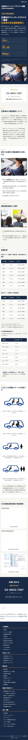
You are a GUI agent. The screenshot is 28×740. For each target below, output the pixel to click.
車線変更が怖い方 (8, 697)
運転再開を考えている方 (9, 691)
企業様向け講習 (7, 673)
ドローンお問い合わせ (8, 726)
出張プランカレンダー (9, 662)
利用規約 (21, 616)
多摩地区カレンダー (8, 660)
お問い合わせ (7, 649)
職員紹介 (6, 676)
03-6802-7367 (14, 93)
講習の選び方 (7, 645)
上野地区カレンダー (8, 656)
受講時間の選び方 (8, 634)
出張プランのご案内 (8, 643)
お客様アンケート (7, 678)
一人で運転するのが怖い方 (10, 693)
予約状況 (6, 636)
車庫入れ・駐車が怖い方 (9, 695)
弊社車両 (9, 179)
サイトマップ (7, 717)
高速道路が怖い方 (8, 706)
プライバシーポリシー (11, 616)
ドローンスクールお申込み (10, 724)
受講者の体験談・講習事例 (10, 682)
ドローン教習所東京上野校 (10, 719)
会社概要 (6, 713)
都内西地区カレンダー (9, 658)
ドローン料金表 (7, 722)
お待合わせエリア (8, 638)
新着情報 (6, 684)
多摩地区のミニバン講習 (9, 671)
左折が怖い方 (7, 700)
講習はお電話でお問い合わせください (14, 99)
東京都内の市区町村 (8, 640)
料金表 (5, 630)
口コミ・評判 (7, 680)
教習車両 (6, 669)
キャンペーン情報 (7, 632)
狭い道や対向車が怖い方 (9, 702)
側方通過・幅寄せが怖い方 (10, 704)
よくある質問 (7, 647)
